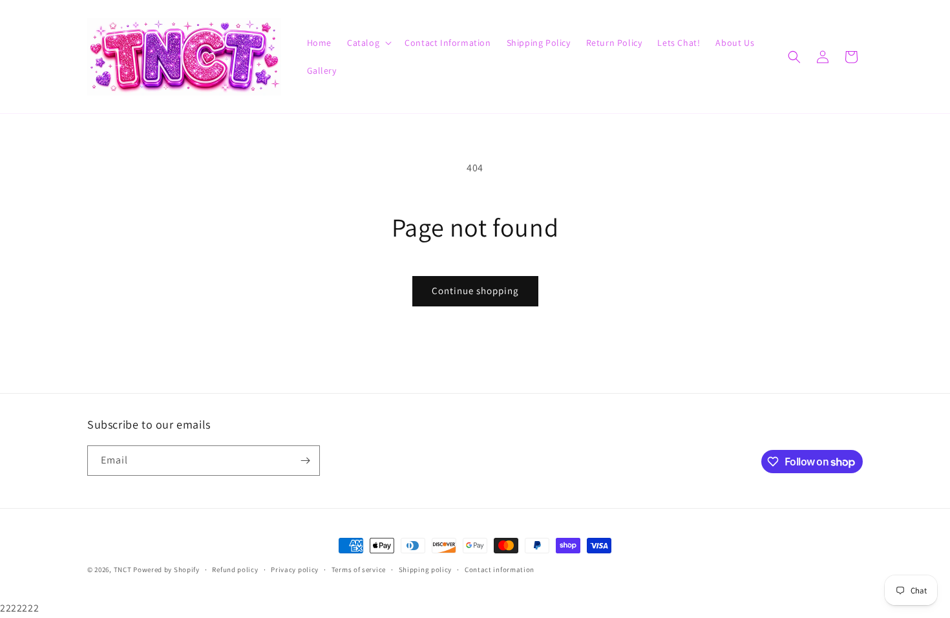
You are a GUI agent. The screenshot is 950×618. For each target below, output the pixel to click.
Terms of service (359, 569)
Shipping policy (425, 569)
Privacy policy (295, 569)
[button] (368, 42)
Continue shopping (475, 290)
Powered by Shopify (166, 569)
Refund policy (235, 569)
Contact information (499, 569)
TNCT (123, 569)
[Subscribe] (305, 460)
